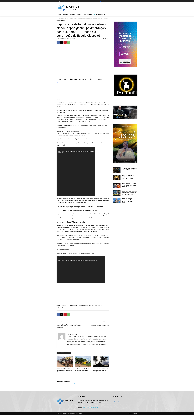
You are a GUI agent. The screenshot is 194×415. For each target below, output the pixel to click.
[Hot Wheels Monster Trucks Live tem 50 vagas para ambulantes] (83, 361)
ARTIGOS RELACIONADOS (63, 353)
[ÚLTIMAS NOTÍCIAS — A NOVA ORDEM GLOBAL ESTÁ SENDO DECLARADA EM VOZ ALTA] (116, 185)
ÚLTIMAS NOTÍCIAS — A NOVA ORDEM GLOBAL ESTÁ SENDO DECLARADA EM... (129, 185)
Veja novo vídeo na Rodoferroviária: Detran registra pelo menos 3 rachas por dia (98, 324)
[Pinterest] (65, 42)
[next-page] (60, 375)
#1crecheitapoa (64, 305)
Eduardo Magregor (62, 38)
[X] (61, 42)
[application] (76, 171)
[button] (135, 14)
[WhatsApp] (68, 42)
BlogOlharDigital (60, 307)
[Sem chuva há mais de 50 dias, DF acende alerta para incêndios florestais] (101, 361)
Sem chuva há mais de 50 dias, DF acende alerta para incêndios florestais (100, 370)
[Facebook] (134, 1)
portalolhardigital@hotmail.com (90, 407)
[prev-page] (57, 375)
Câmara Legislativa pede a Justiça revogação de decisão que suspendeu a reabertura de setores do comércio (69, 325)
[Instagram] (136, 1)
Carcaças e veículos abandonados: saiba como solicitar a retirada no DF (64, 370)
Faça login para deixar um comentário (66, 383)
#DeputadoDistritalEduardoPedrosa (86, 305)
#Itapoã (99, 305)
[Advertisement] (83, 299)
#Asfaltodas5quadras (73, 305)
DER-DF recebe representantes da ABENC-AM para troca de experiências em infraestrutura (129, 193)
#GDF (96, 305)
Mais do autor (75, 353)
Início (58, 18)
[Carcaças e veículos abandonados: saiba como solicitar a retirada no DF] (65, 361)
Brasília (66, 18)
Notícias (62, 18)
